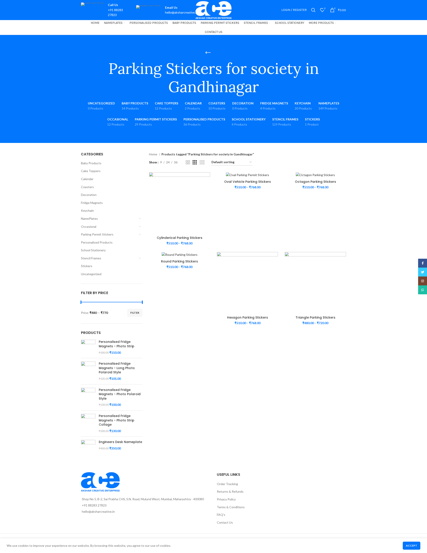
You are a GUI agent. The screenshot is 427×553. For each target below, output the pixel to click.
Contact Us (225, 522)
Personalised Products (97, 242)
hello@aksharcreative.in (181, 12)
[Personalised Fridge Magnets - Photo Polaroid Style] (88, 397)
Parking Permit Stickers (97, 234)
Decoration (89, 195)
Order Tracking (227, 484)
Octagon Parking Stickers (315, 181)
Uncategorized (91, 274)
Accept (411, 545)
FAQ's (221, 514)
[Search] (313, 10)
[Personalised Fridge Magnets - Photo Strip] (88, 347)
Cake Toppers (91, 171)
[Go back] (208, 52)
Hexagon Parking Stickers (247, 317)
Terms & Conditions (231, 507)
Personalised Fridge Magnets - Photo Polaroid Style (120, 394)
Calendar (87, 179)
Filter (134, 312)
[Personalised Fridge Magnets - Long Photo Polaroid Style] (88, 371)
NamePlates (89, 218)
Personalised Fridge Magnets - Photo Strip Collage (116, 420)
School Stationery (93, 250)
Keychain (87, 210)
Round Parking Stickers (179, 261)
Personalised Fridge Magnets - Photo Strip (116, 344)
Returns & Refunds (230, 491)
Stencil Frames (91, 258)
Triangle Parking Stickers (315, 317)
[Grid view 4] (202, 162)
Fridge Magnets (92, 203)
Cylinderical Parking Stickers (179, 238)
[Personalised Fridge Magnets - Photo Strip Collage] (88, 423)
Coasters (87, 187)
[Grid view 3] (195, 162)
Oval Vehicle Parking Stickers (247, 181)
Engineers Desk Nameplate (120, 442)
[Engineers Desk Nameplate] (88, 447)
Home (153, 154)
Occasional (88, 226)
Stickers (86, 266)
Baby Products (91, 163)
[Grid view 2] (188, 162)
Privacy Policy (226, 499)
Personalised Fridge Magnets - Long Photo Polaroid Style (117, 368)
